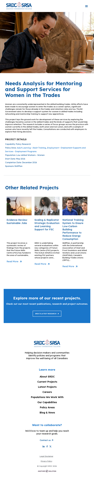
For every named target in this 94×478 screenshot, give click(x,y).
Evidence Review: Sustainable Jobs (17, 221)
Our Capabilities (47, 402)
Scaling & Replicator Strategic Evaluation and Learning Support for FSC (47, 224)
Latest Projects (47, 386)
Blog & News (47, 412)
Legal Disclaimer (46, 456)
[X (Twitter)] (50, 446)
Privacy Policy (46, 461)
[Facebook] (47, 446)
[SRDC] (19, 5)
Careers (47, 391)
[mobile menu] (86, 4)
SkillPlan (18, 166)
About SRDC (47, 376)
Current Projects (47, 381)
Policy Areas (47, 407)
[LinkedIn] (43, 446)
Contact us (45, 440)
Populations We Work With (47, 397)
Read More (12, 261)
